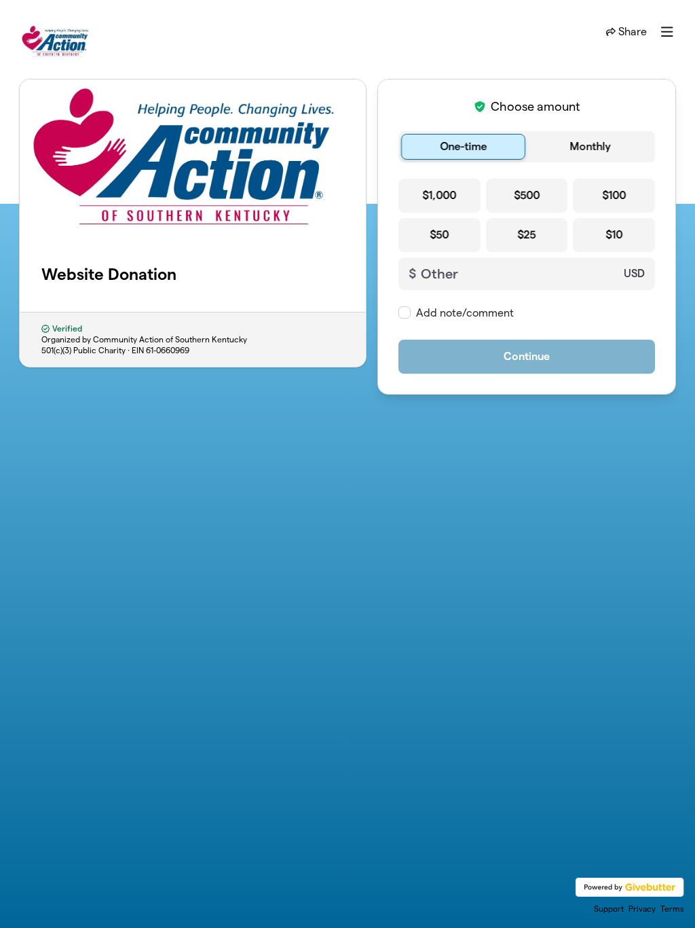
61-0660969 (167, 350)
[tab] (463, 147)
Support (609, 908)
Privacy (642, 908)
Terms (672, 908)
